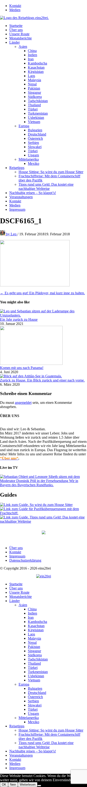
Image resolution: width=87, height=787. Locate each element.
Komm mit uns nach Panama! (21, 368)
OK (4, 784)
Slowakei (35, 147)
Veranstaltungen (21, 197)
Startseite (16, 26)
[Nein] (39, 785)
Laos (31, 76)
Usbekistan (36, 118)
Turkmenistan (38, 113)
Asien (23, 47)
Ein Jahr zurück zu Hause (19, 319)
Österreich (35, 138)
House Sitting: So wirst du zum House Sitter (51, 172)
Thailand (34, 105)
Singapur (34, 92)
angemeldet (23, 403)
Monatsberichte (20, 38)
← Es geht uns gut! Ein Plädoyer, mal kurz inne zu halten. (42, 293)
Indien (32, 55)
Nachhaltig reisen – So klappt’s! (32, 193)
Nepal (32, 84)
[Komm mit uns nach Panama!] (31, 364)
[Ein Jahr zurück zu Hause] (43, 315)
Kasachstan (36, 67)
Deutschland (37, 134)
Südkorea (35, 97)
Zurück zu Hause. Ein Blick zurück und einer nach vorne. (42, 380)
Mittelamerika (29, 159)
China (32, 51)
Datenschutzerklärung (25, 560)
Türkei (33, 109)
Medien (14, 10)
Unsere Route (19, 34)
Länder (14, 42)
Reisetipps (16, 168)
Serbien (33, 143)
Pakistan (34, 88)
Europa (24, 126)
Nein (13, 784)
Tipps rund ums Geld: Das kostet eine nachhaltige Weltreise (46, 186)
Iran (31, 59)
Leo (11, 234)
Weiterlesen (27, 784)
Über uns (16, 30)
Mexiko (33, 163)
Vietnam (34, 122)
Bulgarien (35, 130)
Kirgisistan (36, 72)
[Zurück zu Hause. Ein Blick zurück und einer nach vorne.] (31, 376)
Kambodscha (37, 63)
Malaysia (34, 80)
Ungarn (33, 155)
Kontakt (15, 6)
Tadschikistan (38, 101)
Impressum (17, 209)
